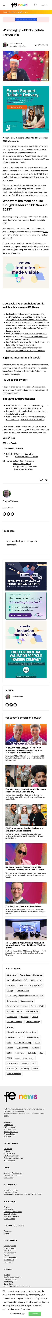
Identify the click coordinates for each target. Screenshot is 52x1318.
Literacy (10, 1027)
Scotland (35, 1048)
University (25, 1068)
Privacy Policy (9, 1134)
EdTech (7, 1151)
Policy (37, 1042)
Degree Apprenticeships (17, 1006)
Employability (9, 1153)
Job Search (8, 1177)
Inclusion (29, 469)
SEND (9, 1053)
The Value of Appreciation (36, 334)
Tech (34, 1063)
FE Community (10, 1127)
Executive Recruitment (13, 1175)
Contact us (8, 1125)
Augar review (36, 980)
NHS (9, 1042)
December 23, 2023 (17, 46)
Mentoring (11, 1037)
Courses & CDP (10, 1279)
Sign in (44, 5)
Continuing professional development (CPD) (25, 996)
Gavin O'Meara (15, 43)
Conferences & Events (12, 1277)
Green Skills (32, 466)
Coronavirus (12, 1001)
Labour (35, 1016)
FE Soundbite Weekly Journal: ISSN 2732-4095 (22, 1194)
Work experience (14, 1073)
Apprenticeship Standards (31, 975)
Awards (7, 1274)
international (12, 1016)
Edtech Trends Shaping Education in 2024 (23, 408)
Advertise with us (11, 1132)
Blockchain (11, 985)
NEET (21, 1037)
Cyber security (27, 1001)
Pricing (6, 1207)
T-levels (25, 1063)
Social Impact (9, 1160)
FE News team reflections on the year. (31, 195)
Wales (35, 1068)
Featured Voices (10, 1192)
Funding (10, 1011)
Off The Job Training (22, 1042)
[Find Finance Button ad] (26, 605)
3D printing (11, 975)
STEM (9, 1058)
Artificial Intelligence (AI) (17, 980)
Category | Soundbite (24, 454)
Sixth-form (19, 1053)
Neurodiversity (33, 1037)
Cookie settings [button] (17, 1313)
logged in (23, 541)
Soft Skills (32, 1053)
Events (6, 1255)
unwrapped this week (29, 217)
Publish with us (10, 1129)
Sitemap (7, 1136)
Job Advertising (10, 1214)
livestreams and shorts (12, 192)
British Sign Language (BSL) (31, 985)
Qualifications (22, 1048)
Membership (9, 1260)
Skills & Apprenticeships (13, 1158)
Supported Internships (24, 1058)
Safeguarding (18, 469)
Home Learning (32, 1011)
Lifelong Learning (33, 1021)
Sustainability (12, 1063)
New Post (8, 1250)
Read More (25, 1309)
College (10, 990)
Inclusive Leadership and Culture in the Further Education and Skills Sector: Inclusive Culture (27, 328)
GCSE (19, 1011)
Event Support (9, 1219)
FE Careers (18, 448)
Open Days (8, 1284)
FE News (6, 448)
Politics (10, 1048)
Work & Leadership (11, 1156)
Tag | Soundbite (26, 461)
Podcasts (8, 1231)
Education (8, 1149)
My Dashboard (10, 1253)
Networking (8, 1281)
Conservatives (23, 990)
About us (7, 1122)
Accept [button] (35, 1314)
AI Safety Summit (38, 314)
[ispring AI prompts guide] (26, 576)
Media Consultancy (11, 1216)
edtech (16, 461)
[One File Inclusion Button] (26, 287)
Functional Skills (37, 1006)
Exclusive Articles (11, 1190)
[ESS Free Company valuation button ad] (26, 664)
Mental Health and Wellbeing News (21, 1032)
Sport (42, 1053)
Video (6, 1233)
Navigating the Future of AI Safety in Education (25, 350)
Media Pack (8, 1209)
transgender (18, 463)
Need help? (8, 1262)
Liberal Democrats (14, 1021)
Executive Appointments (13, 1173)
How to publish (10, 1246)
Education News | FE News (26, 457)
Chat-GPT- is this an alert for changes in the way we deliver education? (25, 234)
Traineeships (12, 1068)
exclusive (7, 189)
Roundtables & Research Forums (17, 1286)
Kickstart (24, 1016)
